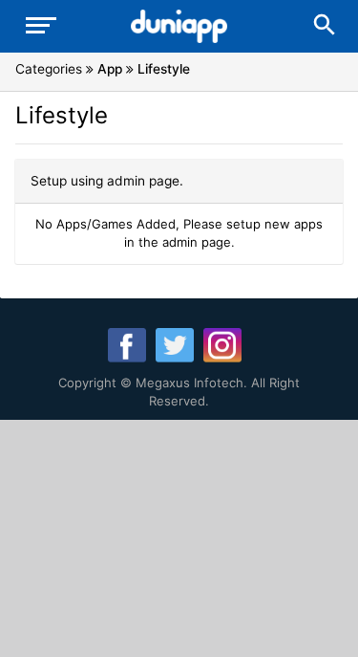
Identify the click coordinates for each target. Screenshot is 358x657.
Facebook (127, 345)
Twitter (175, 345)
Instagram (222, 345)
